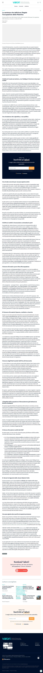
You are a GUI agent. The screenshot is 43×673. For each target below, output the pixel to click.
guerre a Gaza (23, 527)
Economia (21, 6)
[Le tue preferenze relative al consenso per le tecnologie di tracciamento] (41, 671)
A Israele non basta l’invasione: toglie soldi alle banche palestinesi (28, 587)
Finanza (16, 6)
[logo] (21, 2)
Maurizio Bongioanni (5, 601)
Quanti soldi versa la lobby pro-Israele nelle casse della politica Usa (7, 597)
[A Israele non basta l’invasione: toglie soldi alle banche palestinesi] (39, 588)
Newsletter (37, 645)
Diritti (3, 10)
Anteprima (25, 173)
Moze (16, 670)
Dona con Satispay (21, 570)
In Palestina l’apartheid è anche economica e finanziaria (8, 587)
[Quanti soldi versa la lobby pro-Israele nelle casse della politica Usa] (18, 597)
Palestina (4, 553)
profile (38, 2)
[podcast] (38, 658)
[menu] (2, 2)
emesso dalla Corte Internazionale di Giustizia (25, 50)
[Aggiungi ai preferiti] (40, 10)
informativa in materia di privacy (27, 621)
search (40, 2)
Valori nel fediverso (24, 645)
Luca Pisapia (25, 601)
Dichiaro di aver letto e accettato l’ (22, 621)
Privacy (3, 670)
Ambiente (27, 6)
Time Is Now (5, 548)
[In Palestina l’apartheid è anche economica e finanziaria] (18, 588)
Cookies (7, 670)
